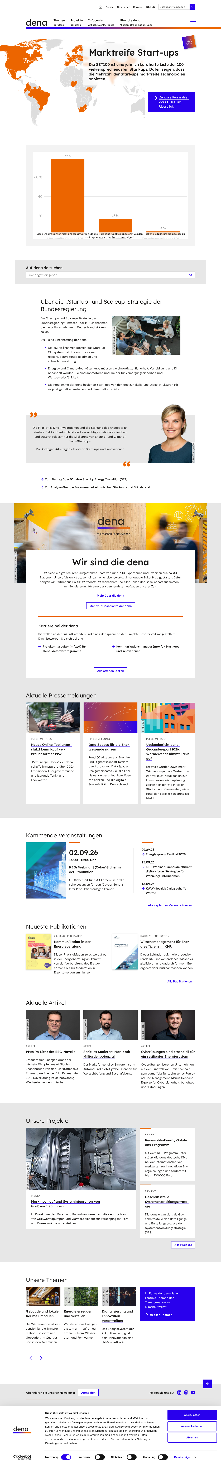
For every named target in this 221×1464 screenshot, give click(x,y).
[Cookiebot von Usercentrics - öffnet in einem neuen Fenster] (22, 1457)
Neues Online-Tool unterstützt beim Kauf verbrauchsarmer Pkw (51, 749)
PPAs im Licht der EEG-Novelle (50, 1052)
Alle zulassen (192, 1414)
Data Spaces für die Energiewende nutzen (109, 747)
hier (159, 233)
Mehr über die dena (110, 595)
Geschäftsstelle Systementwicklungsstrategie (167, 1201)
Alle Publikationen (179, 981)
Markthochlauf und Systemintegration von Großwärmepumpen (65, 1203)
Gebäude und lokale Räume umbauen (42, 1313)
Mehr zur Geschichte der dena (110, 606)
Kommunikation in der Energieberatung (72, 944)
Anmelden (88, 1393)
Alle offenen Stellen (110, 671)
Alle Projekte (183, 1245)
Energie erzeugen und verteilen (78, 1313)
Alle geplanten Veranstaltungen (170, 905)
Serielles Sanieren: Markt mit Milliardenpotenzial (106, 1054)
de (148, 6)
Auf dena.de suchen (44, 267)
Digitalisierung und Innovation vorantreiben (117, 1316)
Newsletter (123, 7)
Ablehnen (192, 1437)
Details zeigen (182, 1457)
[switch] (100, 1457)
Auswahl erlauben (192, 1426)
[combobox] (176, 7)
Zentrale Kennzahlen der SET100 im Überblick (174, 102)
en (153, 6)
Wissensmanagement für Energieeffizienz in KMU (165, 944)
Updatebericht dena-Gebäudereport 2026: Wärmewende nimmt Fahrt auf (167, 752)
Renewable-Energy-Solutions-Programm (166, 1142)
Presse (110, 7)
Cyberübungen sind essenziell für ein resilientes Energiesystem (168, 1054)
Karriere (138, 7)
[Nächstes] (41, 1358)
